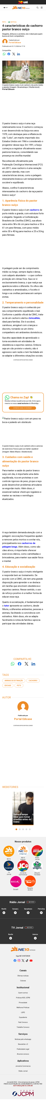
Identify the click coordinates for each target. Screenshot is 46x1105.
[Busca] (37, 7)
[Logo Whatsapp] (4, 54)
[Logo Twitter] (13, 54)
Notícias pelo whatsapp (23, 1039)
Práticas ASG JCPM (23, 998)
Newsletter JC (23, 1044)
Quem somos (23, 993)
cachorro (34, 210)
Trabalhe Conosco (23, 1027)
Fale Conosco (23, 1022)
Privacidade (23, 1002)
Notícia (12, 22)
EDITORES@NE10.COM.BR (23, 1086)
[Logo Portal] (20, 7)
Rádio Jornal (23, 1071)
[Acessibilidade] (5, 7)
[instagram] (19, 961)
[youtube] (31, 961)
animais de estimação (14, 680)
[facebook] (15, 961)
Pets (19, 685)
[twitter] (23, 961)
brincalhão (34, 318)
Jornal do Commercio (23, 1066)
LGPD (23, 1012)
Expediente (23, 1017)
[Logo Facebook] (8, 54)
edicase (8, 685)
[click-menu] (41, 7)
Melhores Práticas (23, 1007)
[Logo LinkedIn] (18, 54)
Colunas (23, 981)
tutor (6, 605)
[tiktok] (27, 961)
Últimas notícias (23, 976)
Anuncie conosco (23, 1054)
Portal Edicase (15, 42)
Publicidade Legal (23, 1049)
